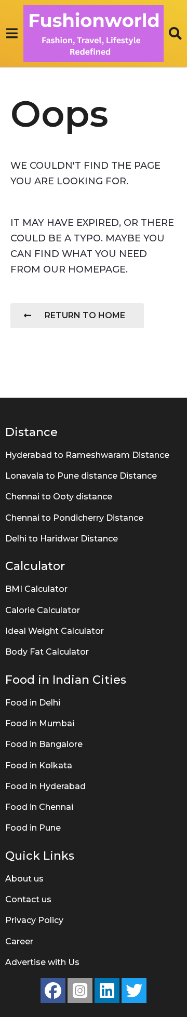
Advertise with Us (42, 962)
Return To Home (85, 315)
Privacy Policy (34, 920)
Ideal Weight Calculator (54, 631)
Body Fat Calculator (47, 652)
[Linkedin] (107, 990)
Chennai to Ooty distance (58, 496)
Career (19, 941)
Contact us (28, 899)
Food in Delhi (32, 703)
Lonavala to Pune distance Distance (81, 476)
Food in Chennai (39, 807)
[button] (11, 33)
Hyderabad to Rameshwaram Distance (87, 455)
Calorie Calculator (42, 610)
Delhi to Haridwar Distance (61, 539)
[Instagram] (80, 990)
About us (24, 879)
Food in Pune (33, 828)
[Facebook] (53, 990)
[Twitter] (134, 990)
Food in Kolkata (38, 765)
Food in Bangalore (44, 744)
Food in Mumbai (39, 723)
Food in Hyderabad (45, 786)
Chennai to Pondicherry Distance (74, 518)
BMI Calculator (36, 589)
